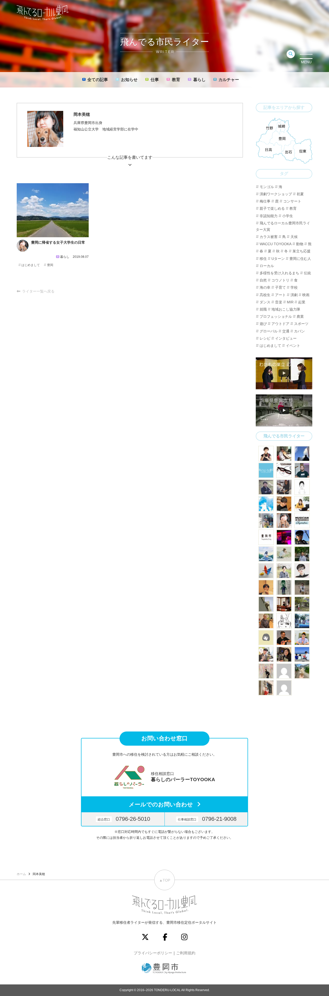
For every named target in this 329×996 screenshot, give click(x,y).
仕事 (155, 79)
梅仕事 (265, 201)
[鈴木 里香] (302, 671)
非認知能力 (269, 216)
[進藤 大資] (284, 604)
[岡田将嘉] (284, 504)
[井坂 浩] (284, 537)
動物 (299, 244)
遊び (263, 324)
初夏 (300, 194)
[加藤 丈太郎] (302, 570)
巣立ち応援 (301, 251)
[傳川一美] (284, 654)
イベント (293, 345)
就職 (263, 309)
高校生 (265, 295)
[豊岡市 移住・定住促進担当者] (266, 537)
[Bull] (302, 487)
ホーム (21, 874)
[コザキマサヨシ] (266, 654)
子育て (280, 287)
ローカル (267, 266)
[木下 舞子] (284, 554)
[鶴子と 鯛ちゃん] (266, 570)
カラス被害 (269, 237)
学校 (294, 287)
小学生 (287, 216)
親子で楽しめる (272, 208)
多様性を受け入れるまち (279, 273)
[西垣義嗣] (284, 453)
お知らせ (129, 79)
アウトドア (280, 324)
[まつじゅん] (302, 637)
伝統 (307, 273)
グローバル (269, 331)
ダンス (265, 302)
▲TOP (164, 880)
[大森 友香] (302, 504)
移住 (263, 259)
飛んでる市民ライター (284, 436)
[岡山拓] (284, 621)
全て (97, 79)
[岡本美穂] (284, 520)
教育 (176, 79)
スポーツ (301, 324)
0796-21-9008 (207, 819)
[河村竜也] (266, 520)
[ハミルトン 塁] (266, 604)
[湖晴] (266, 687)
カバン (299, 331)
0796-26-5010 (124, 819)
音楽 (278, 302)
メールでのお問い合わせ (161, 804)
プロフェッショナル (276, 316)
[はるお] (266, 671)
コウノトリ (280, 280)
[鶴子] (302, 604)
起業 (301, 302)
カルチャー (228, 79)
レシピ (265, 338)
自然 (263, 280)
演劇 (294, 295)
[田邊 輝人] (302, 537)
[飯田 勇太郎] (266, 487)
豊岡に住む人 (300, 259)
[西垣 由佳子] (302, 587)
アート (280, 295)
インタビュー (286, 338)
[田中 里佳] (266, 637)
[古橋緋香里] (284, 570)
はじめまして (30, 265)
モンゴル (267, 187)
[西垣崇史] (302, 453)
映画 (305, 295)
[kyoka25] (284, 687)
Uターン (278, 259)
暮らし (199, 79)
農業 (300, 316)
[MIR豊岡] (302, 520)
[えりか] (266, 554)
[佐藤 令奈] (302, 621)
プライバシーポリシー (153, 953)
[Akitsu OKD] (266, 504)
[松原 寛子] (302, 654)
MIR (290, 302)
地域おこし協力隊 (285, 309)
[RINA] (266, 621)
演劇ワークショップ (276, 194)
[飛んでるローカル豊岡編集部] (266, 470)
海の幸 (265, 287)
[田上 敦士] (302, 554)
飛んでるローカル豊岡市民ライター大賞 (283, 226)
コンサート (292, 201)
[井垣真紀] (266, 453)
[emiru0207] (284, 671)
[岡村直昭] (284, 470)
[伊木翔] (302, 470)
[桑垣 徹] (284, 637)
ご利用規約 (185, 953)
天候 (294, 237)
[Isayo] (284, 587)
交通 (285, 331)
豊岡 (50, 265)
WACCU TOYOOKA (275, 244)
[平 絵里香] (284, 487)
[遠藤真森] (266, 587)
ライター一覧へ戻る (38, 291)
